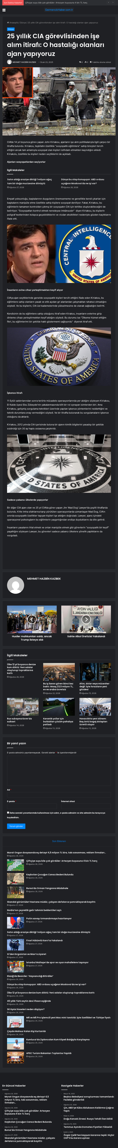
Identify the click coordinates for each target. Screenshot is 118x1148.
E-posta (11, 801)
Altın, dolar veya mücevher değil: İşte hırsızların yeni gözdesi (94, 686)
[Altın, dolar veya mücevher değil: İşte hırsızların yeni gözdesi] (95, 672)
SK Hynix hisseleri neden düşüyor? (26, 1009)
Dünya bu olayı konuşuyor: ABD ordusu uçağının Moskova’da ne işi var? (46, 984)
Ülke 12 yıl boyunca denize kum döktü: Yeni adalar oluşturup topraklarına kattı (21, 669)
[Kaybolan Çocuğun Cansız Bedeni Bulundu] (15, 879)
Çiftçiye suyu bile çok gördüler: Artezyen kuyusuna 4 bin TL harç (61, 860)
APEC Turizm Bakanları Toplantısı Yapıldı (48, 1053)
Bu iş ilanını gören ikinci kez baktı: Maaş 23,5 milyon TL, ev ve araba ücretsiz (58, 686)
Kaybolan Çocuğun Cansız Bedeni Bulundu (45, 2)
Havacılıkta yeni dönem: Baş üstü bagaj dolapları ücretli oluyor (93, 721)
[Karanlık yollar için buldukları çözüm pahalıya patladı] (59, 707)
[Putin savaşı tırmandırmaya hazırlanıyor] (15, 922)
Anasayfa (13, 22)
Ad (9, 790)
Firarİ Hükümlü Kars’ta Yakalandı (44, 940)
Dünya (23, 22)
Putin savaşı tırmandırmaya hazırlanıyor (49, 918)
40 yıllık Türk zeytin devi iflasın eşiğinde (29, 1001)
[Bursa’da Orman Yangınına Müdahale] (15, 892)
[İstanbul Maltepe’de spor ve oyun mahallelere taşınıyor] (15, 966)
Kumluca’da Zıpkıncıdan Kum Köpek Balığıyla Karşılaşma (58, 1039)
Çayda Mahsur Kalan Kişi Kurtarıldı (26, 1031)
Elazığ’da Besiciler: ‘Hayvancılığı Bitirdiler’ (30, 976)
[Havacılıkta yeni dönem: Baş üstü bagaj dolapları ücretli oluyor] (95, 707)
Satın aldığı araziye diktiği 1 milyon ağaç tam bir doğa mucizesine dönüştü (48, 932)
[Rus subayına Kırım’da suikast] (23, 707)
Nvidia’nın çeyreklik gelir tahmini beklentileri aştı (34, 910)
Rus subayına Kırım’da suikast (19, 720)
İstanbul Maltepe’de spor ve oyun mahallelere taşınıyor (57, 962)
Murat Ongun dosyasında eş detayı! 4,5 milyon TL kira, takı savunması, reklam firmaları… (56, 852)
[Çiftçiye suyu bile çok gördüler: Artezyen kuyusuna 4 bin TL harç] (15, 865)
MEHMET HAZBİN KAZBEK (24, 62)
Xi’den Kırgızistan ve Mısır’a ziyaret (26, 954)
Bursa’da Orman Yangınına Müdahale (47, 888)
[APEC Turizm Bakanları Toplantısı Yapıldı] (15, 1057)
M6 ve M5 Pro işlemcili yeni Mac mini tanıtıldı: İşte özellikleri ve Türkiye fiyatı (68, 1017)
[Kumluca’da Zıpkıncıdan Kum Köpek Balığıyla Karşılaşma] (15, 1044)
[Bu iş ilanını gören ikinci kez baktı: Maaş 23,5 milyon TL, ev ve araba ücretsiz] (59, 672)
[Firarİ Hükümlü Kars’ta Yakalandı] (15, 944)
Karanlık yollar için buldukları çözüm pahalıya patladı (58, 721)
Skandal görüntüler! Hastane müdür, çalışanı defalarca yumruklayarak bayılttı (51, 901)
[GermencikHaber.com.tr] (59, 10)
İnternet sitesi (68, 801)
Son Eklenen (59, 841)
